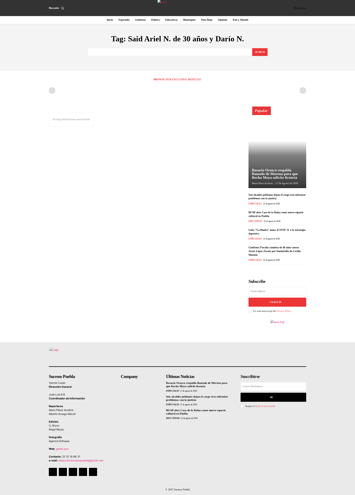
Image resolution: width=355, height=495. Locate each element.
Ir (271, 397)
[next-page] (256, 269)
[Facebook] (53, 472)
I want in (275, 302)
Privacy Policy (284, 311)
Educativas (255, 221)
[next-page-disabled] (303, 90)
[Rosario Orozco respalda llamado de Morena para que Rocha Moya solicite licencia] (277, 149)
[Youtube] (93, 472)
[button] (57, 8)
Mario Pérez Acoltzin (262, 183)
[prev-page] (52, 90)
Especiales (255, 203)
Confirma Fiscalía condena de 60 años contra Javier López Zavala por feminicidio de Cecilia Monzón (274, 251)
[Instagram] (63, 472)
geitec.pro (62, 448)
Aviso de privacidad (265, 406)
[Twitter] (83, 472)
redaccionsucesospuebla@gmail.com (80, 460)
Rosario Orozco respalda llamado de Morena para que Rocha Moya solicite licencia (275, 173)
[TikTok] (73, 472)
